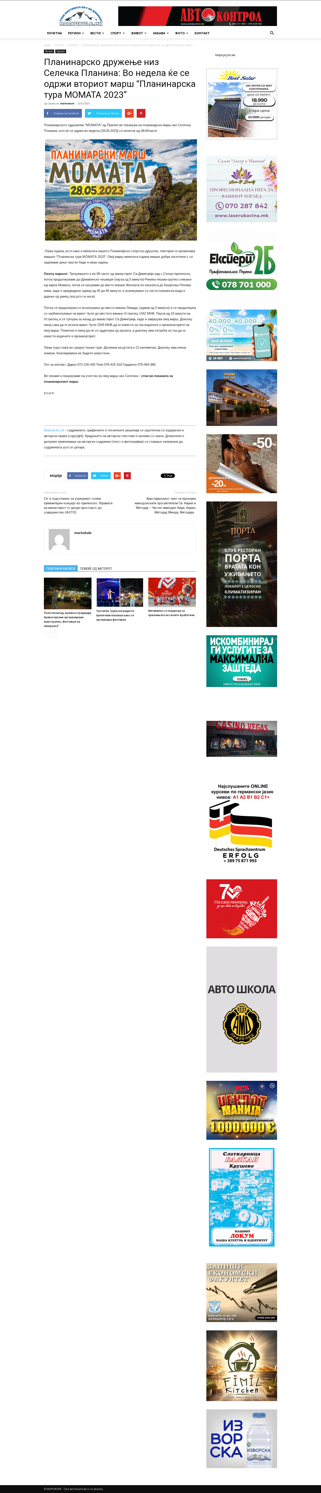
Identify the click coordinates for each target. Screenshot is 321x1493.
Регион (74, 33)
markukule (67, 103)
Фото (180, 33)
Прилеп (73, 45)
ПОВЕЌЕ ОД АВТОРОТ (96, 568)
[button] (272, 33)
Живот (137, 33)
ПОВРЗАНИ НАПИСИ (61, 568)
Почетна (54, 33)
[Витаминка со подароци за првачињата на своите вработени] (172, 592)
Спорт (115, 33)
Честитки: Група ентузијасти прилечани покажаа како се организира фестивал (115, 615)
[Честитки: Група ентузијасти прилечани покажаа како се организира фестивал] (120, 592)
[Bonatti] (241, 463)
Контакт (202, 33)
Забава (159, 33)
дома (47, 45)
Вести (95, 33)
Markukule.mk (54, 430)
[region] (241, 104)
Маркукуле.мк (225, 55)
